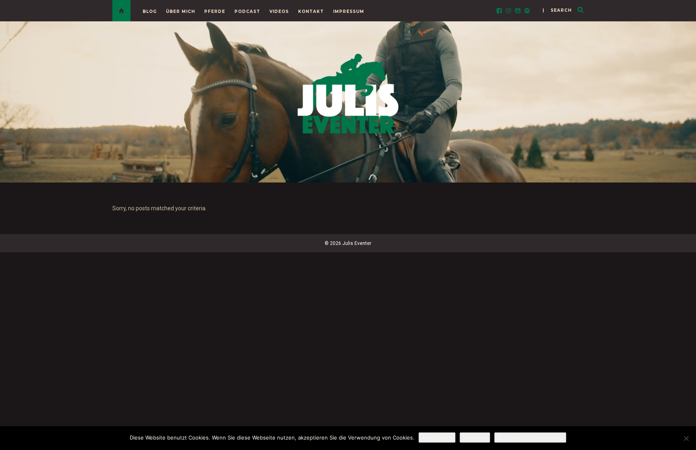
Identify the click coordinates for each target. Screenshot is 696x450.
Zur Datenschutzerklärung (530, 437)
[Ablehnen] (686, 438)
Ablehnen (475, 437)
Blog (150, 11)
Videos (279, 11)
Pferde (214, 11)
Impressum (348, 11)
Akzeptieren (437, 437)
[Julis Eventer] (348, 92)
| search (557, 10)
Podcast (247, 11)
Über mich (180, 11)
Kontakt (311, 11)
